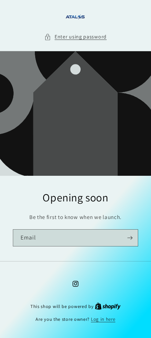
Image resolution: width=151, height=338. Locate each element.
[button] (75, 36)
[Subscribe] (130, 237)
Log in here (103, 319)
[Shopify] (108, 306)
